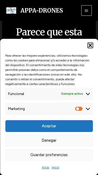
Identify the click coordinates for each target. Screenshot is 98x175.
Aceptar (49, 126)
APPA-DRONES (41, 10)
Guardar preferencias (49, 154)
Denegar (49, 140)
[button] (90, 45)
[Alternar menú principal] (86, 10)
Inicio (45, 167)
